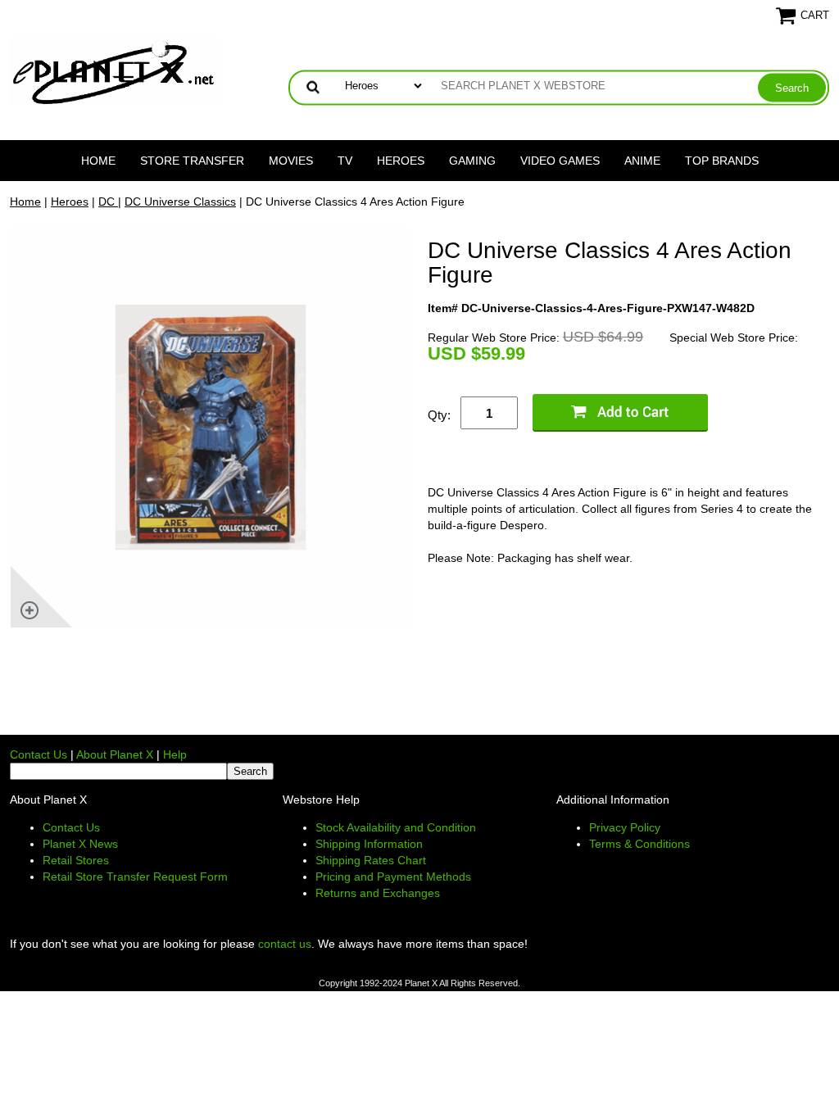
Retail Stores (76, 860)
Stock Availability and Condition (395, 827)
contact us (284, 943)
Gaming (472, 160)
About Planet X (114, 754)
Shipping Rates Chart (370, 860)
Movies (291, 160)
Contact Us (38, 754)
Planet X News (80, 843)
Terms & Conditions (639, 843)
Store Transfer (192, 160)
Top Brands (722, 160)
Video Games (560, 160)
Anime (642, 160)
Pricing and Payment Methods (393, 876)
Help (175, 754)
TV (345, 160)
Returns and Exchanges (377, 892)
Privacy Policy (624, 827)
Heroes (400, 160)
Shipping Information (369, 843)
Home (98, 160)
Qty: (439, 415)
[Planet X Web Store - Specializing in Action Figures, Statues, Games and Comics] (114, 70)
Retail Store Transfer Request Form (135, 876)
